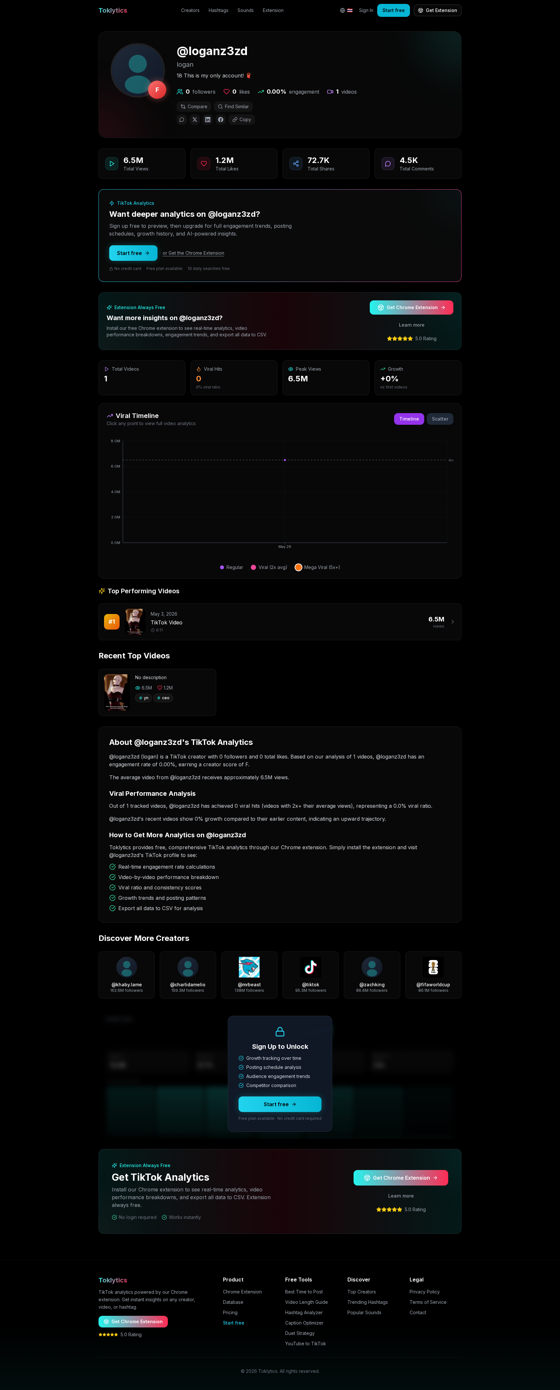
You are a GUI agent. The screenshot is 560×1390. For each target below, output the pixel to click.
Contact (418, 1312)
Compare (197, 106)
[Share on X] (195, 119)
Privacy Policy (425, 1291)
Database (233, 1302)
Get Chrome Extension (412, 307)
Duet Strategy (300, 1333)
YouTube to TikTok (305, 1343)
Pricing (230, 1312)
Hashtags (218, 10)
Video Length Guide (306, 1302)
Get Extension (441, 10)
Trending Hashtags (367, 1302)
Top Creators (361, 1291)
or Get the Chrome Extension (193, 253)
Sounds (246, 10)
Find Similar (237, 106)
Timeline (409, 419)
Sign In (366, 10)
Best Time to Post (304, 1291)
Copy (245, 119)
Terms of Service (428, 1302)
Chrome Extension (242, 1291)
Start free (393, 10)
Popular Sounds (364, 1312)
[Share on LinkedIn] (208, 119)
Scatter (440, 419)
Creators (190, 10)
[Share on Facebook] (221, 119)
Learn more (412, 325)
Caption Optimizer (304, 1323)
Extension (273, 10)
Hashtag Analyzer (304, 1312)
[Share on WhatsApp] (182, 119)
